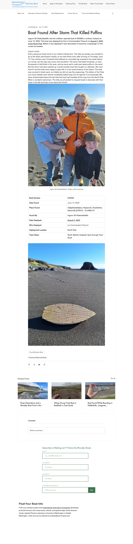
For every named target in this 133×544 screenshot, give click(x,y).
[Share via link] (44, 364)
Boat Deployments (58, 13)
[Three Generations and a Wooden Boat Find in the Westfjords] (33, 390)
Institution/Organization (50, 485)
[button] (113, 13)
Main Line (21, 13)
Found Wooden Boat (36, 352)
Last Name (45, 474)
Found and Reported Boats (91, 13)
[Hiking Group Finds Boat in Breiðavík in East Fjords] (67, 390)
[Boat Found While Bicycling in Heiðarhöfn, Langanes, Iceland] (100, 390)
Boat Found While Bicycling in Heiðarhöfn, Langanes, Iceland (100, 404)
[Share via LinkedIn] (39, 364)
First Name (45, 462)
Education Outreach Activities (37, 13)
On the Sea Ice (73, 13)
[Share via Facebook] (29, 364)
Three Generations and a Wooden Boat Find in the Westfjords (30, 404)
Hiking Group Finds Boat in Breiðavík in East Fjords (65, 404)
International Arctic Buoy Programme (56, 508)
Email (44, 451)
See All (113, 378)
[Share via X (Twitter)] (34, 364)
